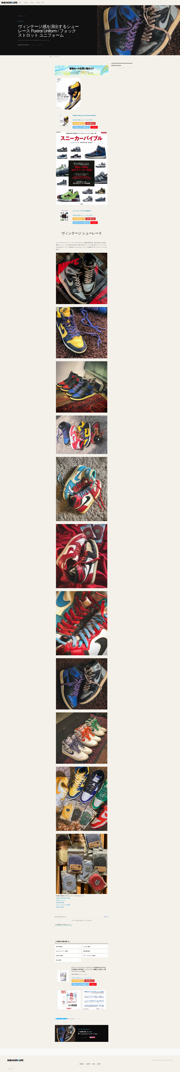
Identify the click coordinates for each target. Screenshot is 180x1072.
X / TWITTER (88, 1063)
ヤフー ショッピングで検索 (63, 905)
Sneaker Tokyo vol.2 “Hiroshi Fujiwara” (84, 115)
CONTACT (98, 1063)
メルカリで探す (86, 946)
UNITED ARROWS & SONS (63, 898)
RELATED (38, 2)
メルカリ (94, 127)
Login (106, 916)
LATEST (20, 2)
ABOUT (93, 1063)
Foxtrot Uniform (72, 1018)
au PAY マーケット (61, 900)
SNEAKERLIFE (9, 2)
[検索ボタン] (42, 2)
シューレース (78, 1018)
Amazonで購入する (78, 123)
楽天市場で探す (86, 951)
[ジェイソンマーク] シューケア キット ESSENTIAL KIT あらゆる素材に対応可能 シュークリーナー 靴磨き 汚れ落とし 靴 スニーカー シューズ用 (89, 969)
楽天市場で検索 (60, 902)
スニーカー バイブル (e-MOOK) (82, 211)
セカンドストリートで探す (62, 951)
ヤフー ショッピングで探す (89, 955)
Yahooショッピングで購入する (81, 127)
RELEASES (26, 2)
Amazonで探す (59, 955)
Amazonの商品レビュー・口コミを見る (83, 120)
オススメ (64, 1018)
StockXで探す (59, 946)
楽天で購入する (90, 123)
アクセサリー (59, 1018)
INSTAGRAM (82, 1063)
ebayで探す (58, 960)
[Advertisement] (121, 90)
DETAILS (32, 2)
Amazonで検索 (59, 907)
